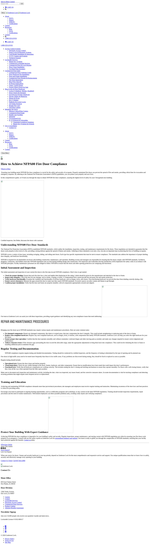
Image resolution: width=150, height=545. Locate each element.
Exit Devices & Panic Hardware (19, 94)
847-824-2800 (5, 474)
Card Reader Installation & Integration (21, 54)
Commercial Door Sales (12, 71)
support (75, 438)
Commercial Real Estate (16, 113)
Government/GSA (15, 118)
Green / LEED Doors (16, 85)
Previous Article (6, 444)
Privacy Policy (9, 539)
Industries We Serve (11, 109)
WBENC (12, 22)
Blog (10, 29)
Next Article (5, 450)
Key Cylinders (13, 100)
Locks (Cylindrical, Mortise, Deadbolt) (21, 91)
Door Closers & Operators (17, 93)
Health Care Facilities (16, 115)
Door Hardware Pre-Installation (19, 74)
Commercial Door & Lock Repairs (20, 65)
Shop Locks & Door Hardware (15, 89)
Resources (8, 27)
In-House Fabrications (16, 83)
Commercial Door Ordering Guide (20, 72)
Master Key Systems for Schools (23, 124)
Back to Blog (5, 169)
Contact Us (12, 128)
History (11, 20)
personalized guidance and (63, 438)
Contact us (27, 440)
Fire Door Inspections (16, 80)
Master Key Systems (15, 61)
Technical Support (15, 58)
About (7, 16)
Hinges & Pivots (14, 98)
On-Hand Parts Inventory (17, 69)
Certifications (13, 24)
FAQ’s (11, 18)
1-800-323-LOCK (11, 38)
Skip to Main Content (8, 2)
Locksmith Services (11, 60)
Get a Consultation (11, 126)
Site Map (8, 542)
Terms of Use (9, 540)
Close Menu (5, 153)
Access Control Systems (13, 49)
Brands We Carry (14, 105)
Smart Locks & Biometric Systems (20, 52)
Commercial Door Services (13, 504)
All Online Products (15, 104)
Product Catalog (10, 506)
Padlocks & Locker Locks (17, 102)
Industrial (12, 116)
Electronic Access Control (17, 50)
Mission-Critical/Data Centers (18, 111)
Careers (7, 25)
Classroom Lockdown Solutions (23, 122)
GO (22, 3)
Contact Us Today (7, 461)
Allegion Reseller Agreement (14, 508)
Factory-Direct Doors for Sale (18, 87)
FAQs (11, 31)
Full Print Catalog (14, 107)
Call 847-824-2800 (19, 461)
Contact (7, 35)
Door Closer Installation (16, 67)
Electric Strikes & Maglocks (18, 96)
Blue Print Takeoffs (15, 82)
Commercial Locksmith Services (19, 63)
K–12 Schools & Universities (18, 120)
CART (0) (9, 7)
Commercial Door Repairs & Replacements (23, 78)
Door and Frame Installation (18, 76)
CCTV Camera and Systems (18, 56)
